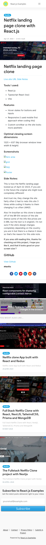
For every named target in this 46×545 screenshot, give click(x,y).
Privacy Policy (26, 530)
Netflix (7, 15)
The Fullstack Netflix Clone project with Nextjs (20, 472)
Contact (14, 530)
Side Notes (22, 79)
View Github (10, 261)
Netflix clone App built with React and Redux (20, 359)
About (5, 530)
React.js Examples (18, 4)
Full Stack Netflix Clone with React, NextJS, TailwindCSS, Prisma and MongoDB (21, 414)
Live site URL (10, 79)
